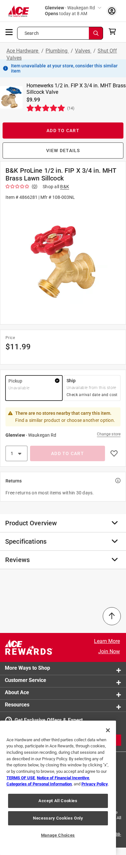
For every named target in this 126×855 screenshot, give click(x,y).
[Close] (108, 730)
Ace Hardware (22, 51)
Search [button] (32, 33)
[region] (58, 788)
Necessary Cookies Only (58, 818)
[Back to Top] (112, 616)
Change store (109, 434)
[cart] (114, 31)
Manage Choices (58, 835)
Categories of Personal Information (39, 784)
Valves (83, 51)
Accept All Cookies (58, 800)
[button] (63, 262)
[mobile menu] (9, 32)
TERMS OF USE (20, 777)
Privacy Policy (94, 784)
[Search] (96, 33)
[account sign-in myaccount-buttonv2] (112, 11)
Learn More (107, 641)
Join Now (109, 651)
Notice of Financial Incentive (63, 777)
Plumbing (57, 51)
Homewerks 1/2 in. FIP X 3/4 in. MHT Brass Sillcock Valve (76, 89)
